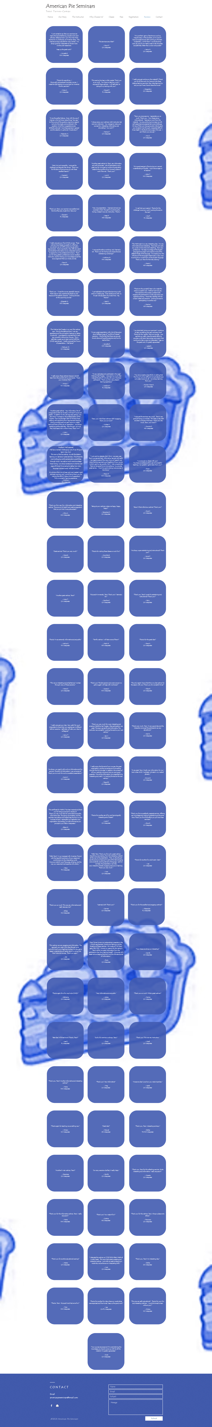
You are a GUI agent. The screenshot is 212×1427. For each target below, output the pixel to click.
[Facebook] (51, 1405)
